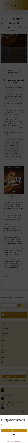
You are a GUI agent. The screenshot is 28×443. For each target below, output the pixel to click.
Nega (14, 434)
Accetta (14, 430)
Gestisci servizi (13, 426)
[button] (26, 416)
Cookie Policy (9, 441)
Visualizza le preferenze (14, 438)
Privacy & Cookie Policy (16, 441)
